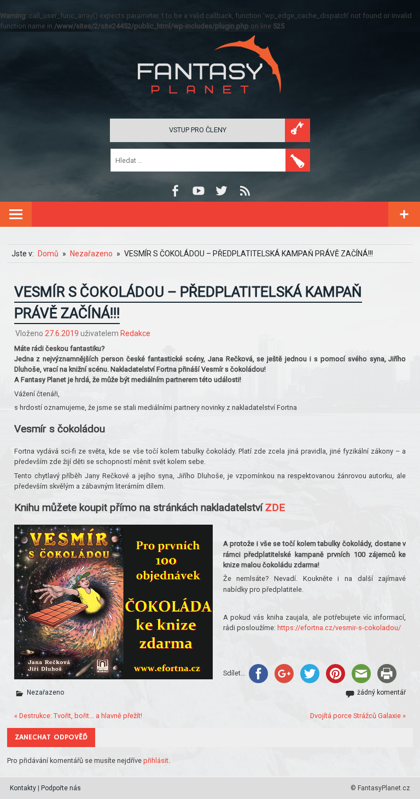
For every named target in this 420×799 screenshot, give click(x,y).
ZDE (275, 507)
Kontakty (23, 788)
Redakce (135, 333)
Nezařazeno (45, 692)
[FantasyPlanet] (210, 102)
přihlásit (155, 760)
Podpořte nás (61, 788)
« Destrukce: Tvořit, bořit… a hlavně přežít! (78, 716)
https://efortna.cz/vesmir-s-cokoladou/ (339, 628)
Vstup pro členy (197, 130)
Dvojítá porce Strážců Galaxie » (358, 716)
